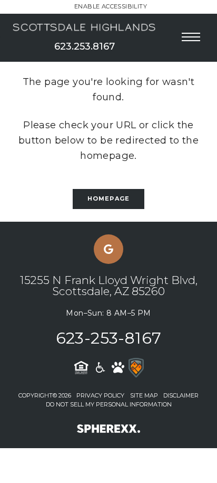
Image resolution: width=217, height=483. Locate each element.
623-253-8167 (109, 338)
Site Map (144, 395)
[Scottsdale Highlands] (84, 28)
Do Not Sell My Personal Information (109, 404)
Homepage (108, 198)
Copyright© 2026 (44, 395)
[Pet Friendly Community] (118, 367)
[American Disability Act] (99, 367)
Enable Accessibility (110, 6)
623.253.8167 (84, 46)
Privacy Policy (100, 395)
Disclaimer (181, 395)
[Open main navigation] (190, 36)
